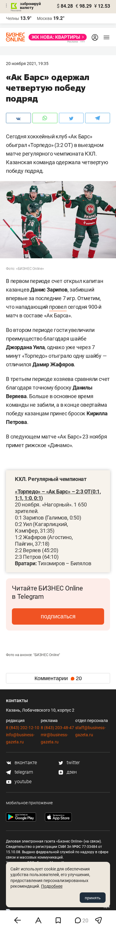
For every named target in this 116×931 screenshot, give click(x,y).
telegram (23, 772)
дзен (71, 772)
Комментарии (58, 678)
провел (58, 307)
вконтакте (25, 762)
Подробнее (51, 886)
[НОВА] (56, 37)
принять (93, 897)
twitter (72, 762)
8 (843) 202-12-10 (22, 727)
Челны (12, 18)
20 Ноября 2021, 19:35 (27, 63)
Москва (44, 18)
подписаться (58, 616)
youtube (22, 781)
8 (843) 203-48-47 (57, 727)
